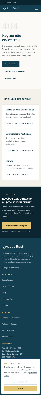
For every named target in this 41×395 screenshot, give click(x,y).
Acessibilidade (7, 336)
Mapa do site (10, 79)
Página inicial (10, 64)
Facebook (15, 267)
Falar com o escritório (16, 174)
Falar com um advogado (16, 225)
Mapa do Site (7, 299)
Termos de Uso (8, 330)
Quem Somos (7, 280)
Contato (5, 305)
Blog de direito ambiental (15, 71)
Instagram (6, 267)
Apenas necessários (20, 382)
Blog (4, 293)
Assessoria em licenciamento (18, 150)
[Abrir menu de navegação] (36, 8)
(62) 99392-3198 (9, 2)
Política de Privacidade (11, 318)
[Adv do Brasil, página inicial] (10, 8)
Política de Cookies (9, 324)
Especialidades (8, 286)
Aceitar (20, 388)
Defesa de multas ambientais (18, 123)
